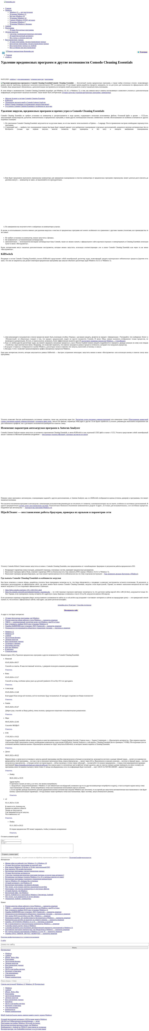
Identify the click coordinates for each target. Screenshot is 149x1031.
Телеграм (143, 52)
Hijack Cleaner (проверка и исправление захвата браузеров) (27, 104)
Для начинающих (11, 973)
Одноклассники (11, 651)
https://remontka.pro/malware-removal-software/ (31, 765)
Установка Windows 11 (18, 14)
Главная (8, 8)
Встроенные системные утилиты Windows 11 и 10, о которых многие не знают (34, 877)
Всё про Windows (11, 647)
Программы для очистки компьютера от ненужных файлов (27, 889)
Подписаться (5, 950)
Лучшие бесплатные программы (22, 30)
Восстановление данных (14, 40)
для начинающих (23, 79)
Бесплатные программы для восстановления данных (29, 44)
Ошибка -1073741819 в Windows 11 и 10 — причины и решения (29, 922)
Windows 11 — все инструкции (21, 12)
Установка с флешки (12, 643)
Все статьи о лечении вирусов (21, 38)
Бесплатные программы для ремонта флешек (22, 885)
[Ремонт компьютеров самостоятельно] (14, 2)
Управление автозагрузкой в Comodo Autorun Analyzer (25, 102)
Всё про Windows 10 (17, 16)
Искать (74, 948)
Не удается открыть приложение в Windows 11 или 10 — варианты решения (33, 931)
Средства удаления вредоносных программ (26, 34)
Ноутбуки (8, 967)
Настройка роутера (12, 645)
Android (8, 26)
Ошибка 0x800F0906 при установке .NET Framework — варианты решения (33, 626)
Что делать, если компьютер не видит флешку (22, 897)
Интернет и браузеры (13, 971)
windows (13, 79)
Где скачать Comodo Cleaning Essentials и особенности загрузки (28, 106)
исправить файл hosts (43, 421)
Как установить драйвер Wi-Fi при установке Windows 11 (26, 624)
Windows (8, 10)
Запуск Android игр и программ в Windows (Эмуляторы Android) (29, 895)
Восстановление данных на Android (23, 46)
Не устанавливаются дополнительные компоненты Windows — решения (32, 924)
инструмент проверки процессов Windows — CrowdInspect (103, 341)
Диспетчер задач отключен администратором (92, 419)
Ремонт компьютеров (13, 977)
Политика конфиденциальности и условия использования (20, 937)
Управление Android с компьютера (18, 899)
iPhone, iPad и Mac (12, 957)
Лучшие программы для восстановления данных (28, 42)
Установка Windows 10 (18, 18)
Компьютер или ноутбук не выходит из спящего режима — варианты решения (34, 920)
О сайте (3, 940)
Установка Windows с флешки (21, 24)
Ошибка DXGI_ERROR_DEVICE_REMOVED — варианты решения (31, 933)
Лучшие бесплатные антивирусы (17, 873)
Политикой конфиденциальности (80, 857)
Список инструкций (8, 984)
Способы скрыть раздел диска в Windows (20, 926)
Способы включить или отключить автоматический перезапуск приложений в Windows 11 (39, 928)
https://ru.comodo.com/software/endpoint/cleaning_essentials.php (27, 592)
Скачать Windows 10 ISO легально (22, 20)
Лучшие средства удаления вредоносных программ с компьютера (86, 92)
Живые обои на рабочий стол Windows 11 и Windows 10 (26, 863)
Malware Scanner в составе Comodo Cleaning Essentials (25, 98)
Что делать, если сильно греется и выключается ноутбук (26, 887)
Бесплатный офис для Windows (16, 893)
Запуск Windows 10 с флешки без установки (21, 881)
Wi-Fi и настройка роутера (15, 969)
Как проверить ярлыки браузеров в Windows (120, 574)
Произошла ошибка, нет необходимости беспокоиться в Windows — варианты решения (37, 918)
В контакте (9, 649)
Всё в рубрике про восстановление (23, 48)
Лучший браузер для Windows (16, 891)
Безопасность (10, 975)
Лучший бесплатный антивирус (21, 36)
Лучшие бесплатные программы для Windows (22, 618)
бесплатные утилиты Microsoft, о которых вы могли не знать (64, 434)
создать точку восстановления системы (33, 506)
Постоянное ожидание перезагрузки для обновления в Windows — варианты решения (37, 930)
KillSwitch (9, 100)
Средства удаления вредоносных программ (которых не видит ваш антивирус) (34, 875)
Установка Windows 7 (18, 22)
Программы (9, 28)
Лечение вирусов (11, 32)
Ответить (8, 670)
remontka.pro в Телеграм (67, 605)
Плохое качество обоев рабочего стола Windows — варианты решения (31, 620)
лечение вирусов (37, 79)
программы (49, 79)
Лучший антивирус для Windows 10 (18, 883)
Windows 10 (9, 634)
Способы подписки (84, 605)
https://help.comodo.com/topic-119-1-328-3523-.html (23, 590)
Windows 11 (9, 632)
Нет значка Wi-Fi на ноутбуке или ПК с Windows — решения (27, 916)
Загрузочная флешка (12, 637)
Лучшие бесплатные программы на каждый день (23, 865)
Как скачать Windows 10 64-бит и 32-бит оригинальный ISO (27, 867)
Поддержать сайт (71, 610)
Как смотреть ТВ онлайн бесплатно (18, 869)
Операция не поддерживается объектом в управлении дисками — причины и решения (37, 628)
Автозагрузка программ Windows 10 (38, 508)
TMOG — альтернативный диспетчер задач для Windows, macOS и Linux (32, 622)
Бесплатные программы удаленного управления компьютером (28, 879)
